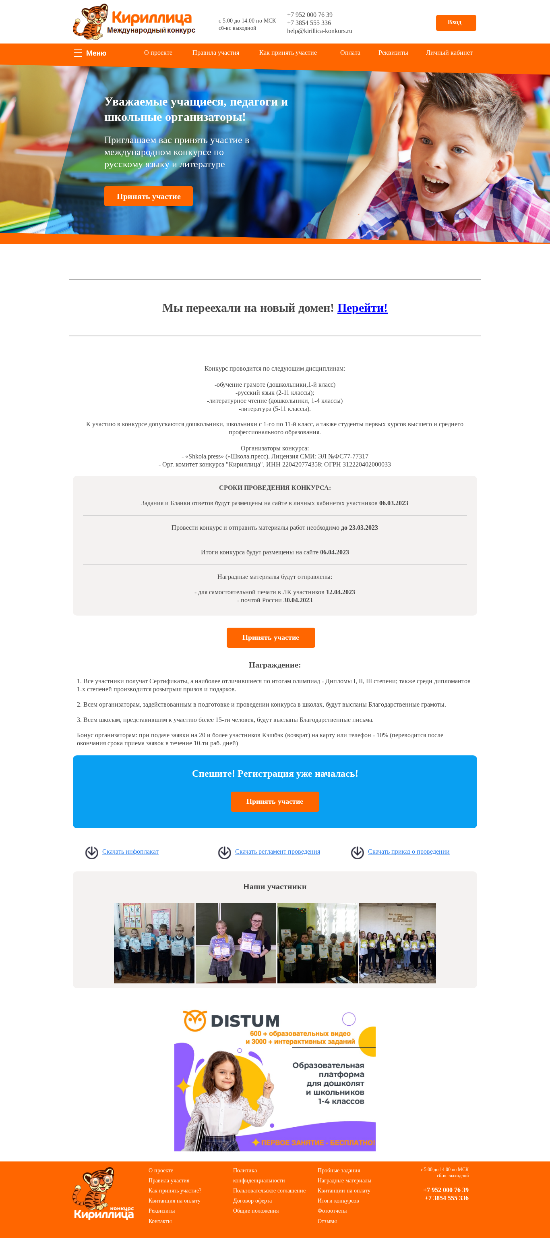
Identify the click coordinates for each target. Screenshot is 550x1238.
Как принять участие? (175, 1191)
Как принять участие (288, 52)
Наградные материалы (344, 1181)
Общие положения (256, 1211)
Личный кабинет (449, 52)
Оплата (350, 52)
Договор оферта (252, 1201)
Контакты (160, 1221)
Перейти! (362, 307)
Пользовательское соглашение (269, 1191)
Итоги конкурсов (338, 1201)
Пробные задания (339, 1170)
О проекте (158, 52)
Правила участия (215, 52)
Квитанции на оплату (344, 1191)
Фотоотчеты (332, 1211)
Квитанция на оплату (175, 1201)
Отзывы (327, 1221)
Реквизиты (393, 52)
